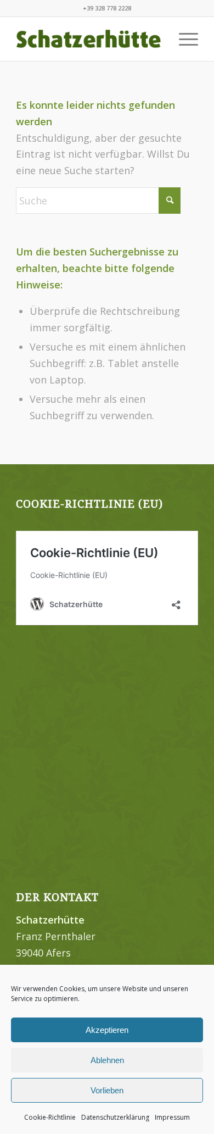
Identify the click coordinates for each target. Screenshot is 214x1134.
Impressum (172, 1117)
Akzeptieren (107, 1030)
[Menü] (183, 39)
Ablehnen (107, 1060)
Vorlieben (107, 1090)
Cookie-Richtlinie (50, 1117)
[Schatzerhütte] (88, 39)
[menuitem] (183, 39)
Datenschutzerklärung (115, 1117)
